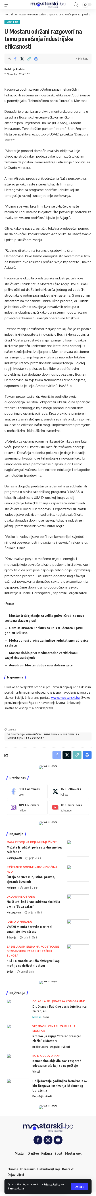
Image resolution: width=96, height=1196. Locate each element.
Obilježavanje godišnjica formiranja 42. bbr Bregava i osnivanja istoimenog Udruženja (60, 1085)
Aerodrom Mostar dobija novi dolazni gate (41, 665)
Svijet (10, 971)
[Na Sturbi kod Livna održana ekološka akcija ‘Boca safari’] (78, 902)
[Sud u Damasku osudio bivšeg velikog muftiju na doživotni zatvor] (78, 952)
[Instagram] (27, 807)
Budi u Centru (40, 1046)
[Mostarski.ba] (48, 5)
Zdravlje (11, 937)
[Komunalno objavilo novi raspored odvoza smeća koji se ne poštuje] (18, 1062)
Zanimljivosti (14, 858)
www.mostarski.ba (65, 697)
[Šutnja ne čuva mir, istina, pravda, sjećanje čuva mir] (78, 873)
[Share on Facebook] (15, 58)
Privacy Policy (52, 1184)
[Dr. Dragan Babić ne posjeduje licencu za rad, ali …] (18, 1007)
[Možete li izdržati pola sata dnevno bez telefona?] (78, 848)
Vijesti (66, 1046)
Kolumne (12, 887)
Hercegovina (14, 912)
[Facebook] (27, 791)
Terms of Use (16, 1188)
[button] (79, 1186)
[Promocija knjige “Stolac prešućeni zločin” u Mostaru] (18, 1032)
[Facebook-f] (37, 1140)
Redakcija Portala (14, 69)
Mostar (12, 22)
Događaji (55, 1046)
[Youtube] (69, 807)
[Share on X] (22, 58)
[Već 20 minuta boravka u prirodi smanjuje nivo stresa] (78, 927)
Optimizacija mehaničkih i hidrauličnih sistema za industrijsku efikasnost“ (43, 736)
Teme (46, 1017)
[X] (69, 791)
